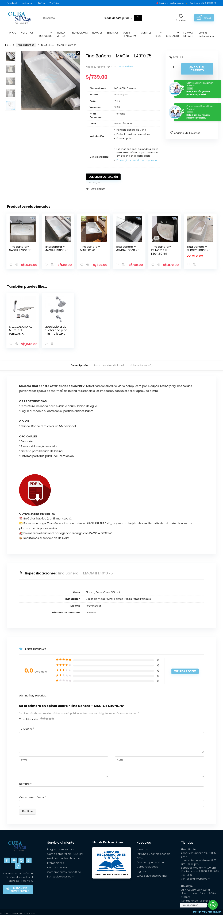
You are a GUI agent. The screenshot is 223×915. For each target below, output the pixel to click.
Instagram (27, 3)
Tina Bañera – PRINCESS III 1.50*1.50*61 (161, 250)
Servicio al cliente (60, 842)
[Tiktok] (18, 866)
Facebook (12, 3)
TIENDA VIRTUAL (61, 34)
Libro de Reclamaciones (206, 34)
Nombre (25, 784)
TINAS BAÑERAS (26, 45)
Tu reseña (26, 728)
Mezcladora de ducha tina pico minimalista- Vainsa (55, 331)
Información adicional (109, 365)
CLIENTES (146, 32)
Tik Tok (41, 3)
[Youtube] (14, 860)
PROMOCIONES (79, 32)
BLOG (159, 36)
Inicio (8, 45)
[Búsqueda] (138, 18)
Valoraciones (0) (141, 365)
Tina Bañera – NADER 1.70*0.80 (20, 248)
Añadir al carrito (197, 69)
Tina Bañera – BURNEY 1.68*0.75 (198, 248)
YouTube (54, 3)
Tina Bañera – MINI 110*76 (90, 248)
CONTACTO (172, 36)
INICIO (12, 32)
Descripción (79, 365)
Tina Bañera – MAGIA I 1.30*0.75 (56, 248)
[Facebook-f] (7, 860)
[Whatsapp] (29, 860)
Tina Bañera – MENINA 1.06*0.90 (127, 248)
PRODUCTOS (45, 36)
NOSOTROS (27, 32)
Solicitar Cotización (103, 176)
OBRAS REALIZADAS (129, 34)
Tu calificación (28, 719)
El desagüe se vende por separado (137, 160)
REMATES (97, 32)
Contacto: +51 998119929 (203, 3)
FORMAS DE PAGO (188, 34)
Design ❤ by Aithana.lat (207, 911)
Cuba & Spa (93, 182)
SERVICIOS (112, 32)
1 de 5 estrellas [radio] (41, 718)
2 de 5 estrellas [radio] (43, 718)
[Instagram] (21, 860)
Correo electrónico (32, 797)
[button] (78, 53)
